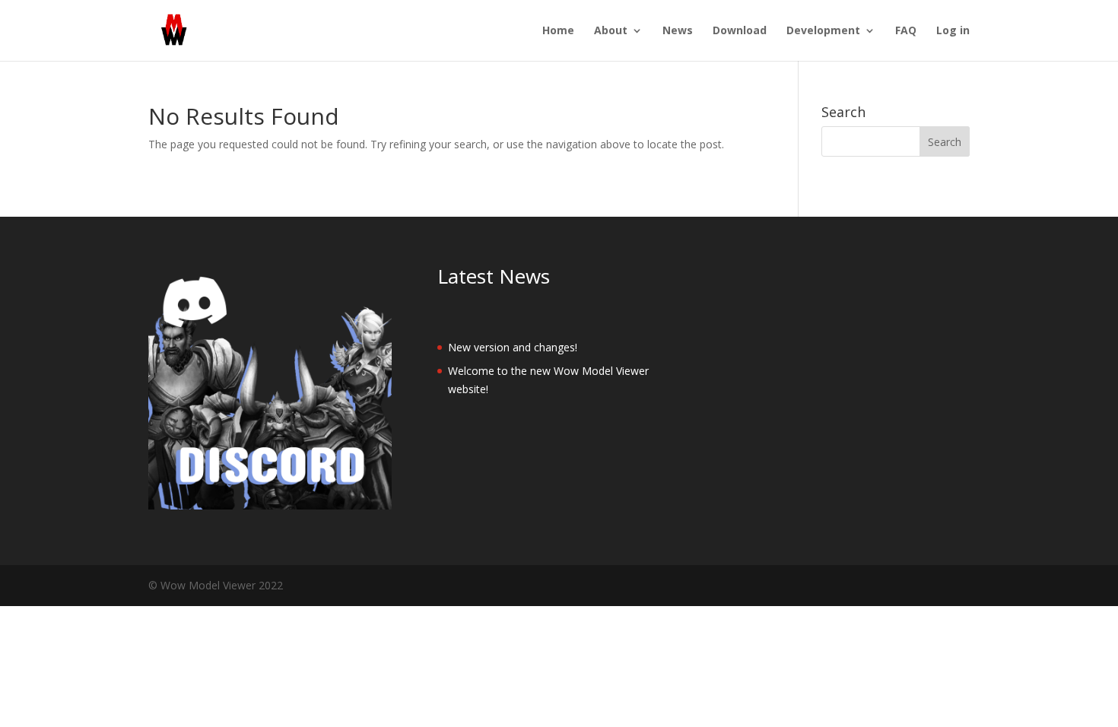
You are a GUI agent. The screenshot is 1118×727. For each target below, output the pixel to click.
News (677, 31)
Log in (953, 31)
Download (740, 31)
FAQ (905, 31)
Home (558, 31)
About (610, 31)
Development (823, 31)
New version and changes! (512, 347)
